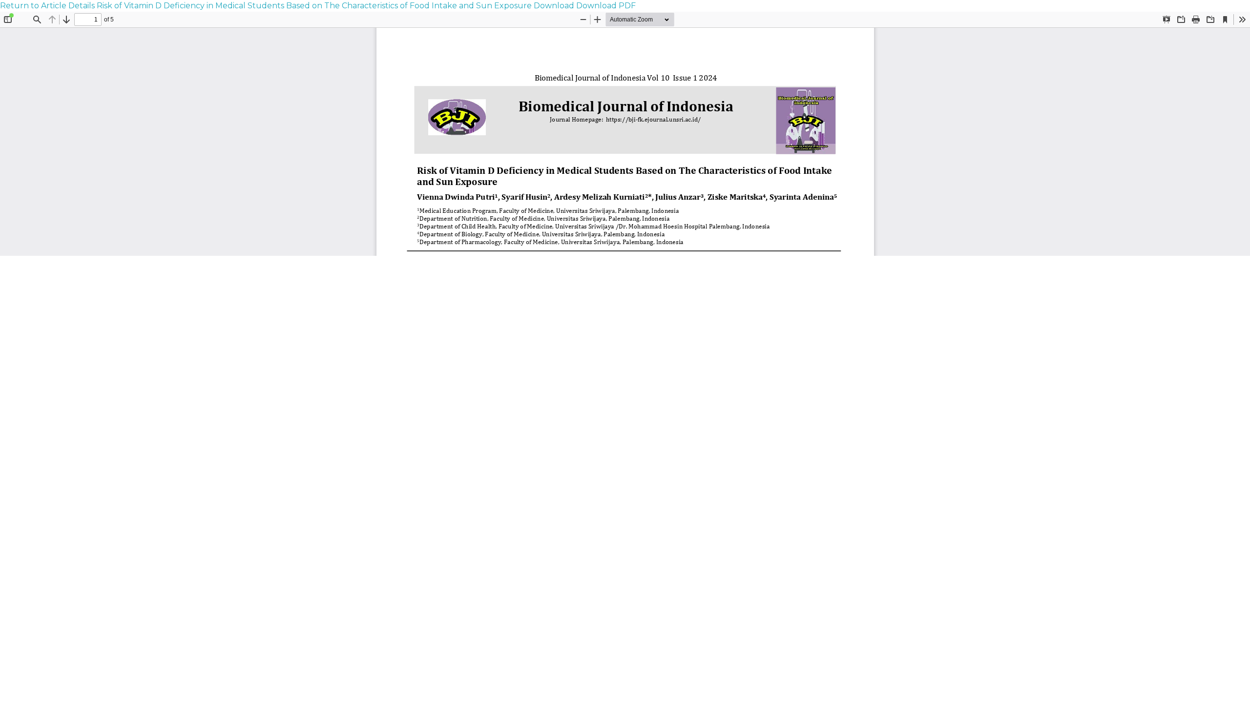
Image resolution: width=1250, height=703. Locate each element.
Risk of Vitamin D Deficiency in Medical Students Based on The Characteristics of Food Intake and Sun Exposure (315, 5)
